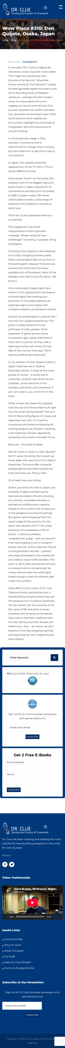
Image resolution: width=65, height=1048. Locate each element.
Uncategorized (30, 62)
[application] (32, 903)
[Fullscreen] (58, 916)
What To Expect (14, 950)
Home (5, 40)
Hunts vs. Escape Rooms (19, 968)
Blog (13, 40)
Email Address (15, 762)
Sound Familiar (13, 939)
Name (10, 774)
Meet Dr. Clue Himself (17, 962)
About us (6, 855)
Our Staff (9, 956)
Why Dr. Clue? (12, 945)
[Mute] (53, 916)
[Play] (6, 916)
